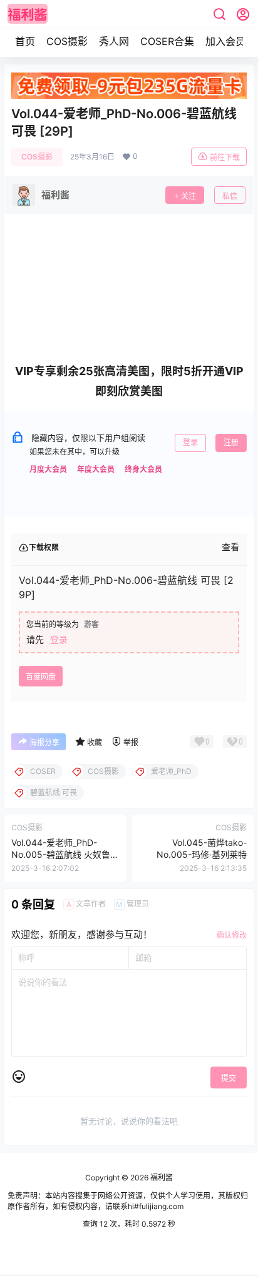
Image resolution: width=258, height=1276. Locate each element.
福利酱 (160, 1177)
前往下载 (225, 157)
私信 (229, 196)
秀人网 (114, 41)
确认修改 (232, 935)
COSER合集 (167, 41)
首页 (25, 41)
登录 (190, 442)
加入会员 (225, 41)
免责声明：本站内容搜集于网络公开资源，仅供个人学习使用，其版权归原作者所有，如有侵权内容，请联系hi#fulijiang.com (128, 1201)
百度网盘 (41, 676)
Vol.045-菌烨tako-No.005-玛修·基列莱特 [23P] (202, 854)
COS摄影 (67, 41)
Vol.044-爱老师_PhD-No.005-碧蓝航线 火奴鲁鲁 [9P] (65, 854)
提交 (228, 1078)
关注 (188, 196)
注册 (231, 442)
